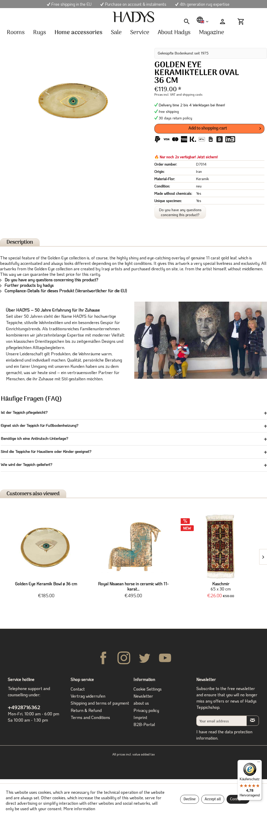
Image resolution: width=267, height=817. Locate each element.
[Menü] (259, 763)
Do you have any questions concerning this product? (180, 212)
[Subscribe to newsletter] (252, 721)
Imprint (140, 717)
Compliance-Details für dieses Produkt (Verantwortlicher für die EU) (65, 290)
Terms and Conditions (90, 717)
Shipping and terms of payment (100, 703)
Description (20, 242)
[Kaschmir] (220, 546)
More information (79, 808)
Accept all (213, 799)
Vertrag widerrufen (88, 696)
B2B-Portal (144, 724)
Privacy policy (146, 710)
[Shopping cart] (243, 21)
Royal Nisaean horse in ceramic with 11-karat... (133, 586)
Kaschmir (221, 586)
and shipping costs (189, 94)
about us (141, 703)
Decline (190, 799)
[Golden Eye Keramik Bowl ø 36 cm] (46, 546)
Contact (78, 689)
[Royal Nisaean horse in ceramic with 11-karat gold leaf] (133, 546)
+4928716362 (24, 707)
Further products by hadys (29, 285)
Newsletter (143, 696)
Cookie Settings (148, 689)
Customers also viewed (33, 494)
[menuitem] (187, 22)
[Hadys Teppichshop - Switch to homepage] (133, 17)
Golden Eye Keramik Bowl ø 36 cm (46, 583)
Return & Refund (86, 710)
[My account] (223, 21)
